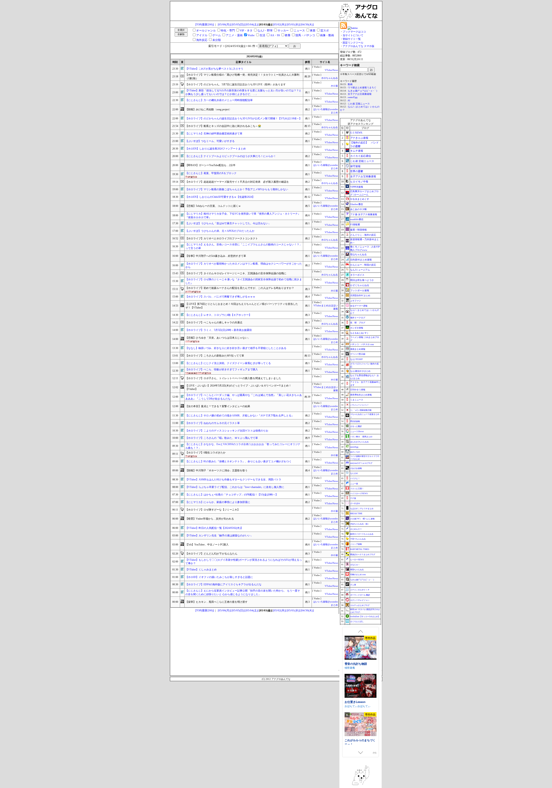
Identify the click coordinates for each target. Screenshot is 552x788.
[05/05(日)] (238, 24)
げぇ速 (353, 585)
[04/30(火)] (307, 24)
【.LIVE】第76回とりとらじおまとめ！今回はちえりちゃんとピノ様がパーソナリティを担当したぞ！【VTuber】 (241, 305)
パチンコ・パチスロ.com (362, 344)
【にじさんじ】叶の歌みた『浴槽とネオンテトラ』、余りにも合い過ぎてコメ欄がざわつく (238, 461)
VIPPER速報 (356, 186)
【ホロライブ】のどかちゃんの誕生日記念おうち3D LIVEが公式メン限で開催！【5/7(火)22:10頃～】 (243, 118)
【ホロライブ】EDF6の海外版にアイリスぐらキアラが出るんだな (223, 584)
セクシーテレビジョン (360, 600)
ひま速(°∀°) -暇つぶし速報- (362, 519)
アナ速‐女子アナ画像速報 (363, 214)
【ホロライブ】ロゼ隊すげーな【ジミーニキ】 (212, 509)
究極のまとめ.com (358, 574)
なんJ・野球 (265, 30)
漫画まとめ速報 (357, 349)
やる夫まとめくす (359, 199)
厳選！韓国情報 (358, 229)
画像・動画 (327, 35)
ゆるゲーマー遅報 (358, 306)
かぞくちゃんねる (359, 285)
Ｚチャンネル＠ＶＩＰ (360, 590)
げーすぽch (355, 503)
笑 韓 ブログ (357, 322)
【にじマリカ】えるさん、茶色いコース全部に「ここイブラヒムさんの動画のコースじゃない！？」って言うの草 (243, 246)
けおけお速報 (356, 468)
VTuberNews (331, 70)
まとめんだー (356, 529)
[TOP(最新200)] (204, 24)
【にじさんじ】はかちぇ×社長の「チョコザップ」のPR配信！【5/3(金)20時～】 (231, 494)
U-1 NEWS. (356, 132)
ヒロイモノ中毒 (359, 181)
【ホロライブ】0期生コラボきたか (205, 452)
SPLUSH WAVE (354, 716)
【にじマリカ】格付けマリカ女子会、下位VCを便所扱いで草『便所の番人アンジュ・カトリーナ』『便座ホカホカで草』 (242, 215)
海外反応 (201, 40)
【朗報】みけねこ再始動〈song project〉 (208, 109)
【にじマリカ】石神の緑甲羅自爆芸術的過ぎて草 (213, 133)
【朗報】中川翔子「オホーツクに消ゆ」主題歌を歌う (216, 470)
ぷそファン (355, 300)
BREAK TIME (356, 513)
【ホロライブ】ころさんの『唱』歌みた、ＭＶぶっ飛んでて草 (221, 437)
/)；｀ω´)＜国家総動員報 (361, 410)
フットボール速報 (359, 290)
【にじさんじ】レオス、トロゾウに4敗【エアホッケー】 (218, 314)
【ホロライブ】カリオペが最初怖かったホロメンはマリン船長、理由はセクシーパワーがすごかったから (243, 265)
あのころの (355, 452)
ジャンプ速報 (356, 544)
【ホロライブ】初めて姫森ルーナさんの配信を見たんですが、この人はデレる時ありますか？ (239, 288)
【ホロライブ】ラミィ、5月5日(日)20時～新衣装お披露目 (218, 330)
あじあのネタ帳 (358, 209)
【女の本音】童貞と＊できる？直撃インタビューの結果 (217, 406)
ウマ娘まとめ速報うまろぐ (362, 87)
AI (349, 100)
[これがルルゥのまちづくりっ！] (360, 653)
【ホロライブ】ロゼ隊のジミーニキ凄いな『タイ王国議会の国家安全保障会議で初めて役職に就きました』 (243, 281)
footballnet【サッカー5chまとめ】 (365, 616)
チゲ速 (353, 498)
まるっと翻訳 (356, 426)
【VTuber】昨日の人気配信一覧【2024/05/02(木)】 (214, 527)
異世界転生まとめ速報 (361, 395)
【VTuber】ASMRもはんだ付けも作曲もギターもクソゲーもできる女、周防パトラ (233, 479)
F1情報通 (355, 224)
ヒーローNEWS (357, 560)
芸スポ (324, 30)
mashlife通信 (356, 219)
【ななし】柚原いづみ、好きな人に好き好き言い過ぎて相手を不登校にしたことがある (235, 348)
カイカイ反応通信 (360, 155)
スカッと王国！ (357, 488)
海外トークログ (357, 317)
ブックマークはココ (354, 31)
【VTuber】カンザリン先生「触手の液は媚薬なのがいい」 (219, 535)
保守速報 (355, 166)
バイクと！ (355, 478)
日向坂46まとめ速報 (361, 259)
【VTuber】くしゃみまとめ (201, 569)
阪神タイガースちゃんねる (361, 534)
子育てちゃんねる (358, 539)
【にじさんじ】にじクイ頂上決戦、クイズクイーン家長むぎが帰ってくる (228, 363)
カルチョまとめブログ (360, 605)
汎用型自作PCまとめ (360, 295)
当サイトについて (353, 35)
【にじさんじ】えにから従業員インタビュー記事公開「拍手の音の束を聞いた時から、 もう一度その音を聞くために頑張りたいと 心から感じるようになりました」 (242, 592)
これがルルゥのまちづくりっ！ (360, 671)
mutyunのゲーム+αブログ (361, 463)
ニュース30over (357, 431)
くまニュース (356, 400)
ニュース (299, 30)
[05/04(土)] (252, 24)
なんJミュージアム (360, 269)
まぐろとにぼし (357, 621)
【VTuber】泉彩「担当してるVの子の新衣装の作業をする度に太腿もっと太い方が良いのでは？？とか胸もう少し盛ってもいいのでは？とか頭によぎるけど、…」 (243, 92)
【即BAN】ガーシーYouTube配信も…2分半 (210, 165)
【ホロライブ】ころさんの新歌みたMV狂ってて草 (214, 355)
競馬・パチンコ (305, 35)
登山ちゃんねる (358, 254)
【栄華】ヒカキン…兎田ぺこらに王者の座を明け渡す (216, 601)
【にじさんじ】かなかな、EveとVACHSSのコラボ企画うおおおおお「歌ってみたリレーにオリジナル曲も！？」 (242, 446)
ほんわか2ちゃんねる (359, 442)
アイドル (201, 35)
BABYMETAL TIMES (359, 549)
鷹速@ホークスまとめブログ (362, 554)
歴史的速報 (355, 421)
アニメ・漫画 (234, 35)
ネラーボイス (357, 275)
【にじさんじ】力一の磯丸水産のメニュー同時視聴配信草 (219, 100)
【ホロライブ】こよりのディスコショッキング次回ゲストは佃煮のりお (226, 430)
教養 (287, 35)
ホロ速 (334, 86)
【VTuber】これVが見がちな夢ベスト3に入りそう (214, 68)
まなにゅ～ (355, 565)
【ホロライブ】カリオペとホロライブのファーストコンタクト (221, 238)
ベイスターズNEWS (359, 493)
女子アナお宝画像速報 (360, 94)
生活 (262, 35)
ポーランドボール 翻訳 (360, 595)
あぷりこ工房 (352, 677)
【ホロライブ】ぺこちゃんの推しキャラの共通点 (213, 322)
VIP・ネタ (246, 30)
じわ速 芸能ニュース (359, 104)
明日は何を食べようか (362, 280)
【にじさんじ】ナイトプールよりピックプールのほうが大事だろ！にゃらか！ (230, 156)
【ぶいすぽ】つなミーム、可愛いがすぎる (210, 141)
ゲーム (216, 35)
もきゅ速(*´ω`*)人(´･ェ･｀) (362, 91)
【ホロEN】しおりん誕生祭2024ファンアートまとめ (215, 148)
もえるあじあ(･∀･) (359, 333)
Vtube (251, 35)
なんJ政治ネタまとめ (360, 371)
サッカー (283, 30)
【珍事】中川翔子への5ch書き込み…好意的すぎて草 (215, 255)
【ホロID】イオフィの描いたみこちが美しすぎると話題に (219, 577)
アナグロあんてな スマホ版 (358, 46)
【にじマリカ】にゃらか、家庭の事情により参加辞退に (217, 502)
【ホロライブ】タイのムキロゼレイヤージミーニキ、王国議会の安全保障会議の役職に (235, 273)
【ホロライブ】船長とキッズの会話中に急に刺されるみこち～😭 (223, 126)
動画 (350, 84)
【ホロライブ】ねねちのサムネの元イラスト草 (212, 423)
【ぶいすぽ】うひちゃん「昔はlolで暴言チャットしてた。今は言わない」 (228, 223)
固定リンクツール (353, 42)
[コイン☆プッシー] (360, 734)
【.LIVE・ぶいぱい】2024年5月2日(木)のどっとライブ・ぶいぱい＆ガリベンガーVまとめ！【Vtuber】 (238, 387)
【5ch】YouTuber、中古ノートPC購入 (207, 544)
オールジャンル (206, 30)
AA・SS (275, 35)
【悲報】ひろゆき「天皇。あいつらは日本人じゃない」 (217, 337)
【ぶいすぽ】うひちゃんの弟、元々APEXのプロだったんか (219, 230)
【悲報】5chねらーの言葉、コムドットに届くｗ (213, 205)
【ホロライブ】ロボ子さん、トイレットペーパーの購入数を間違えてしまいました (233, 378)
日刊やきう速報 (357, 389)
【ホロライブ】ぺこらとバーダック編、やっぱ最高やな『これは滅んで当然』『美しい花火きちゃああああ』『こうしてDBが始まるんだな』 (243, 397)
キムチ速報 (356, 150)
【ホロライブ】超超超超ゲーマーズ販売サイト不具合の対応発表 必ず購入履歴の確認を (237, 181)
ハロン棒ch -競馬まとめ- (361, 437)
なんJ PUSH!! (356, 359)
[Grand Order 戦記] (360, 696)
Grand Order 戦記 (356, 712)
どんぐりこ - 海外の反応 (363, 235)
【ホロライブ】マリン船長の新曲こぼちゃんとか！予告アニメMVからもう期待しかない (236, 189)
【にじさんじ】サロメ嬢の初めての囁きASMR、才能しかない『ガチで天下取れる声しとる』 (239, 415)
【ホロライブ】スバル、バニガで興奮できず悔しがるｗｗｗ (220, 296)
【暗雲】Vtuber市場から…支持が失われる (209, 518)
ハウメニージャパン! (359, 405)
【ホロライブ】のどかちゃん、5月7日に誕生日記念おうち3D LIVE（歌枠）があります (235, 84)
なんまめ (354, 473)
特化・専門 (228, 30)
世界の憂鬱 (356, 171)
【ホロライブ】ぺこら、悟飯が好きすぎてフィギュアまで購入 (221, 369)
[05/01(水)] (293, 24)
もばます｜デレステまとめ (361, 509)
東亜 (312, 30)
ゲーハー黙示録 (357, 354)
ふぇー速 (354, 484)
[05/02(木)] (279, 24)
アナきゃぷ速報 (359, 137)
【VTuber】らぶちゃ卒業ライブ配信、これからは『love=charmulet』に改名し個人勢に (234, 487)
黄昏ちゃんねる (357, 569)
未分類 (216, 40)
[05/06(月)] (224, 24)
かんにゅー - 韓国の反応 (363, 264)
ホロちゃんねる (329, 78)
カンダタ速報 (356, 328)
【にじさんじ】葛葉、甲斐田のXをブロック (211, 173)
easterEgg (353, 97)
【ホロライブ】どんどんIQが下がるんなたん (211, 553)
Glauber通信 (356, 204)
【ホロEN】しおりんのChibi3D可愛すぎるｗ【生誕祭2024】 (220, 196)
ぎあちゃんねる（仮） (360, 524)
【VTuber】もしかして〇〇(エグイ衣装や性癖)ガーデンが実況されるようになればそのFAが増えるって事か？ (243, 561)
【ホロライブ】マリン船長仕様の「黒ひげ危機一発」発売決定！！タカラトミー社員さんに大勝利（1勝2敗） (242, 76)
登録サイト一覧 (352, 38)
